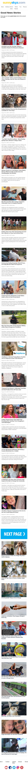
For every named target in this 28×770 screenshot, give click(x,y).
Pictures (25, 6)
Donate (20, 761)
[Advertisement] (14, 24)
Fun (20, 6)
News (2, 6)
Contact (7, 761)
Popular (16, 8)
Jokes (11, 8)
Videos (16, 6)
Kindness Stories (9, 6)
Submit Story (14, 762)
